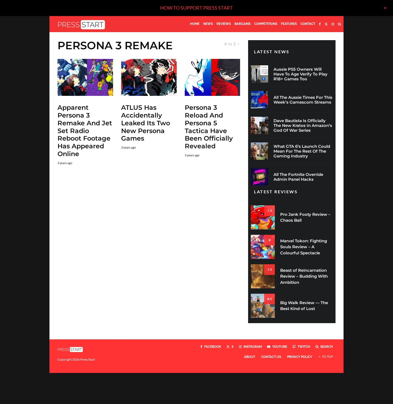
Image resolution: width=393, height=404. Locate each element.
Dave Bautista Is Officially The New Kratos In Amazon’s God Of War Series (302, 125)
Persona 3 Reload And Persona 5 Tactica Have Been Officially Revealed (209, 127)
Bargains (242, 24)
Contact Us (271, 357)
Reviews (224, 24)
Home (194, 24)
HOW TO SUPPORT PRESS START (196, 8)
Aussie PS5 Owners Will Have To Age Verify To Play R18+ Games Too (300, 74)
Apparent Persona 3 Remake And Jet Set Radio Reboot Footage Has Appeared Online (84, 131)
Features (289, 24)
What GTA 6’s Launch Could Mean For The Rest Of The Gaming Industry (301, 151)
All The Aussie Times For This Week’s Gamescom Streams (302, 100)
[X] (326, 24)
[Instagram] (333, 24)
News (208, 24)
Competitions (265, 24)
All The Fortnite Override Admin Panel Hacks (298, 177)
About (249, 357)
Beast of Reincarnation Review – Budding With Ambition (304, 276)
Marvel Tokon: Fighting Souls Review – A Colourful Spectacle (303, 246)
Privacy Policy (299, 357)
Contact (307, 24)
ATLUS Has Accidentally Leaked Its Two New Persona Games (145, 123)
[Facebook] (320, 24)
